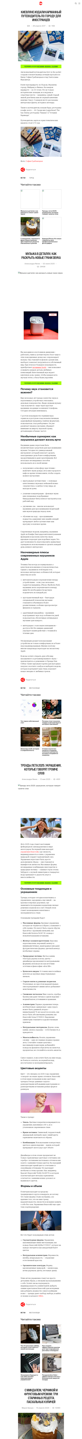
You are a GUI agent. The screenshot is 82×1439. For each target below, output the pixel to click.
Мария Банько (28, 1407)
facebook (48, 66)
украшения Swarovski (30, 852)
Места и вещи (34, 688)
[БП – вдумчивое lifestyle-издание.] (41, 3)
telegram (54, 66)
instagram (40, 66)
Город (31, 178)
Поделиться (31, 169)
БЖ (28, 25)
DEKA (41, 1296)
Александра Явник (32, 263)
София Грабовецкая (34, 161)
